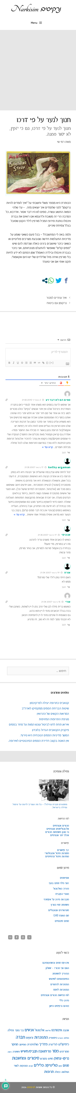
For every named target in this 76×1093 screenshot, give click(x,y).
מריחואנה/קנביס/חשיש (36, 1051)
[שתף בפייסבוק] (66, 280)
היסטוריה (53, 1038)
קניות (31, 1066)
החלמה (66, 1038)
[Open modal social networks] (45, 280)
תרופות (49, 1071)
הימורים (60, 1038)
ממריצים (64, 1051)
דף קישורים (63, 850)
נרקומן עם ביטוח (57, 303)
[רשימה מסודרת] (26, 363)
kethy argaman (59, 467)
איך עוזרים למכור (56, 297)
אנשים (29, 1030)
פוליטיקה (51, 1065)
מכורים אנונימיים (61, 826)
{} (47, 362)
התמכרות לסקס (61, 990)
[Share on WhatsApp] (51, 280)
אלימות (48, 1030)
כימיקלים (63, 1044)
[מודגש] (9, 363)
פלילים (39, 1065)
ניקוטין (10, 1052)
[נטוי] (13, 363)
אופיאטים (64, 878)
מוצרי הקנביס (62, 894)
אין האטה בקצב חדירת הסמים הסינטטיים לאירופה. (38, 740)
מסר (55, 1051)
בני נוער (19, 1030)
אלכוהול (39, 1030)
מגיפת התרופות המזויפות (54, 719)
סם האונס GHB (61, 916)
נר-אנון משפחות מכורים (57, 832)
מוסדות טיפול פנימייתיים (57, 857)
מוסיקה (22, 1044)
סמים (66, 1065)
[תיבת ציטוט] (35, 363)
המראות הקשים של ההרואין (53, 713)
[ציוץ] (58, 280)
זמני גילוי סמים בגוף (59, 883)
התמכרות (41, 1037)
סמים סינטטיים (62, 921)
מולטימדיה (32, 1044)
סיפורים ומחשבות (25, 1058)
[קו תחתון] (18, 363)
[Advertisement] (38, 70)
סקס (60, 1066)
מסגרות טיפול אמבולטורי (57, 853)
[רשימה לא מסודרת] (30, 363)
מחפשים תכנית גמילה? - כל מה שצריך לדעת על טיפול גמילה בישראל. (40, 806)
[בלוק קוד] (39, 363)
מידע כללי (64, 1001)
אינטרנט (56, 1030)
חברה (20, 1037)
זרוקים (29, 1037)
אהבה (66, 1030)
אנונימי (66, 534)
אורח (67, 572)
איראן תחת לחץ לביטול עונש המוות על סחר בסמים (39, 724)
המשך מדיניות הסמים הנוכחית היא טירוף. (44, 735)
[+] (52, 362)
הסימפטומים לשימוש (59, 979)
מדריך (43, 1044)
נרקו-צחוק (61, 1058)
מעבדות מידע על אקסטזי (56, 900)
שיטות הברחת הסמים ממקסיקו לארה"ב (45, 708)
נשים (50, 1059)
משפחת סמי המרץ (60, 905)
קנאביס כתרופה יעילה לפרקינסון (49, 703)
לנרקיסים (31, 1087)
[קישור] (43, 363)
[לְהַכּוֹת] (22, 363)
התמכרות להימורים (59, 984)
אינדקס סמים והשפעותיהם (55, 963)
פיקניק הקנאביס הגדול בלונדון (50, 730)
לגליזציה (52, 1045)
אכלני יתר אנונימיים (59, 835)
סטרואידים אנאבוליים (58, 910)
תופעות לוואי (21, 1066)
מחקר (14, 1044)
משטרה (16, 1052)
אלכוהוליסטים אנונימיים (57, 829)
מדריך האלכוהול (61, 889)
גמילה (11, 1030)
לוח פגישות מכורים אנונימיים (55, 995)
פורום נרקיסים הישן (59, 1006)
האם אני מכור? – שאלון (57, 968)
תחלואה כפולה (62, 1072)
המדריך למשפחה (60, 974)
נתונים (43, 1059)
